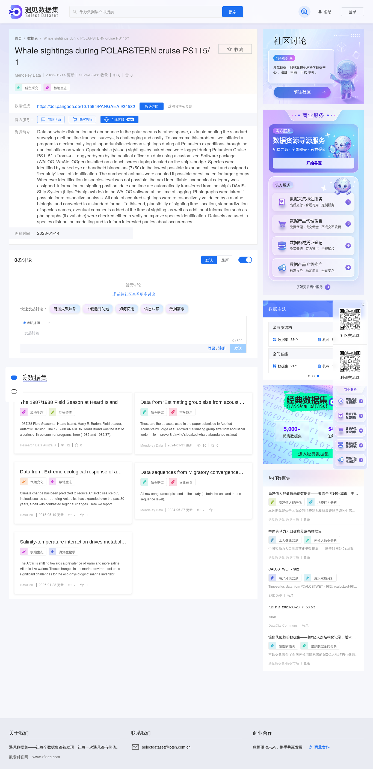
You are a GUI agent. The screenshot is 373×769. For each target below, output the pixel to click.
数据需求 (177, 309)
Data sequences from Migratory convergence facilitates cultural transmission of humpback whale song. (189, 473)
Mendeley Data (28, 75)
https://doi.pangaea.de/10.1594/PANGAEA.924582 (86, 106)
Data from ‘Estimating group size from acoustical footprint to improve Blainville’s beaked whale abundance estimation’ (193, 402)
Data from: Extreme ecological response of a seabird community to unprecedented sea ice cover (69, 472)
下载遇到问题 (97, 309)
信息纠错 (151, 309)
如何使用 (126, 309)
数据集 (32, 38)
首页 (18, 38)
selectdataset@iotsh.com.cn (166, 747)
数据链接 (151, 106)
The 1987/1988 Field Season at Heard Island (69, 402)
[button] (301, 64)
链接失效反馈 (65, 309)
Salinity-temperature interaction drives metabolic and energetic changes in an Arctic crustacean (72, 542)
